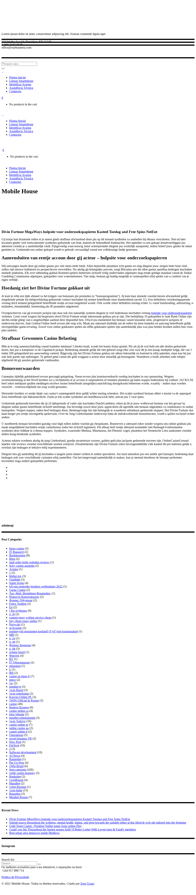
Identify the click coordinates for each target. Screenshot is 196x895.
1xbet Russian (17, 786)
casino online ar (18, 724)
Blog (12, 558)
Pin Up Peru (16, 762)
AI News (14, 755)
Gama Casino (17, 590)
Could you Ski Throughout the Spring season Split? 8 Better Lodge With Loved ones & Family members (72, 829)
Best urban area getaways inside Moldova (34, 833)
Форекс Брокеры (20, 645)
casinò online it (18, 731)
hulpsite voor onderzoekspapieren (171, 313)
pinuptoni (15, 666)
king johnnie (16, 714)
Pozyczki (14, 624)
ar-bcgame (15, 628)
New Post (15, 742)
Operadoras (16, 735)
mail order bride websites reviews (29, 562)
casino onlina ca (19, 710)
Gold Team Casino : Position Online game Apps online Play (45, 826)
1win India (15, 790)
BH (11, 672)
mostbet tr (15, 686)
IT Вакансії (16, 552)
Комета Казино (19, 707)
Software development (22, 752)
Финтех (14, 655)
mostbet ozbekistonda (22, 717)
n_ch (12, 638)
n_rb (12, 614)
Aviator (13, 569)
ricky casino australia (21, 565)
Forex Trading (17, 603)
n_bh (12, 648)
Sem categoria (17, 769)
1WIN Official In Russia (24, 700)
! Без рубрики (18, 610)
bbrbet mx (15, 576)
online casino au (19, 728)
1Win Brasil (16, 766)
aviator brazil (17, 652)
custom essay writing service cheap (30, 617)
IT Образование (19, 662)
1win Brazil (16, 690)
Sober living (16, 583)
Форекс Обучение (21, 600)
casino (13, 704)
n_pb (12, 641)
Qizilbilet (14, 579)
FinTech (14, 745)
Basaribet (14, 793)
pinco (12, 679)
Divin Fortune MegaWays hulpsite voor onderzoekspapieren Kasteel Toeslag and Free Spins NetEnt (69, 819)
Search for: (8, 859)
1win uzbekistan (19, 693)
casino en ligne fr (19, 676)
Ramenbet (15, 759)
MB (11, 634)
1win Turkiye (17, 721)
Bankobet (15, 776)
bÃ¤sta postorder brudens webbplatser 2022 (35, 586)
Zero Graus (87, 883)
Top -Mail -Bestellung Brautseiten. (30, 593)
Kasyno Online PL (20, 697)
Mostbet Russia (18, 797)
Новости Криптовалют (24, 596)
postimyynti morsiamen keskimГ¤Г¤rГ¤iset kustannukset (43, 631)
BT (11, 659)
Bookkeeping (17, 555)
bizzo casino (16, 548)
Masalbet (14, 783)
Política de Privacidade (15, 877)
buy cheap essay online (23, 621)
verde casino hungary (22, 773)
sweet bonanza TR (20, 738)
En (11, 607)
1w (11, 683)
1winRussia (16, 780)
